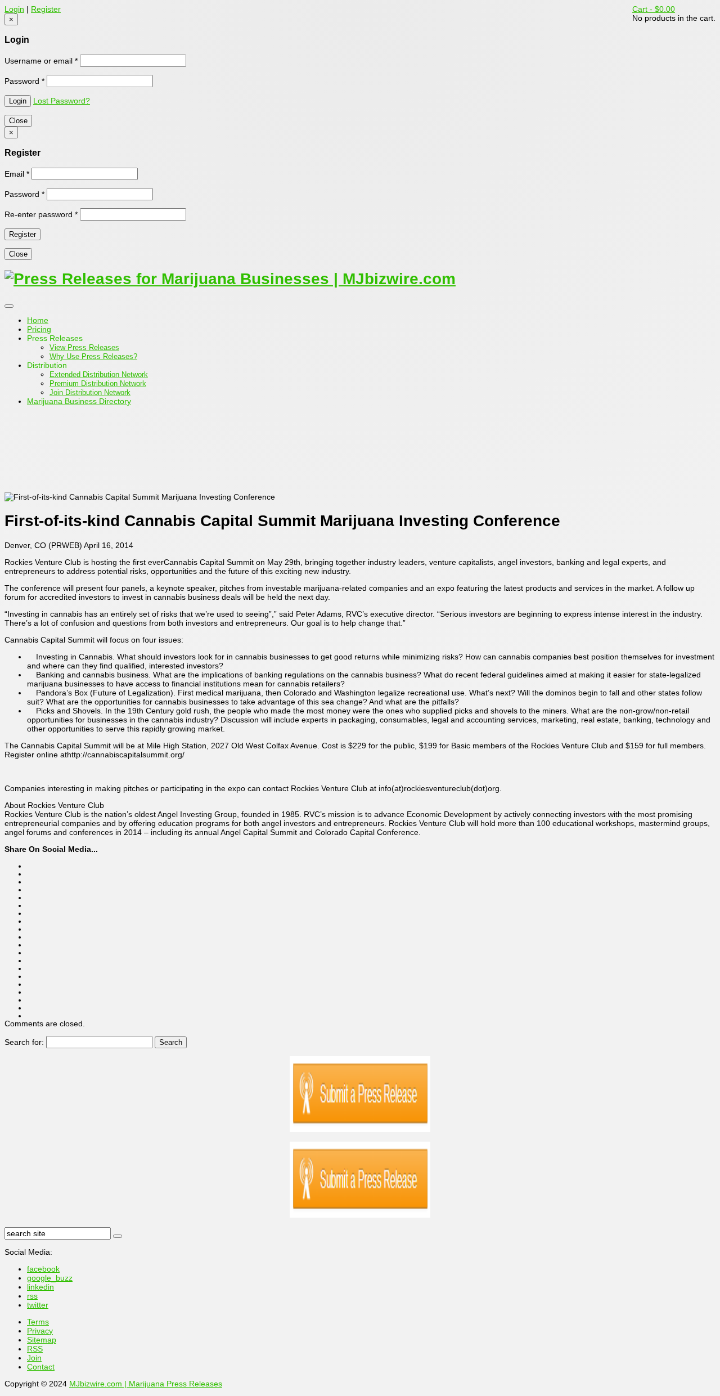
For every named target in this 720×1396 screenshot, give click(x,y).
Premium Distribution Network (98, 383)
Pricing (39, 329)
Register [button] (46, 9)
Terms (38, 1321)
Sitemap (41, 1339)
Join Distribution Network (90, 392)
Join (34, 1357)
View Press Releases (84, 347)
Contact (41, 1366)
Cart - (653, 9)
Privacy (40, 1330)
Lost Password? (61, 100)
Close (18, 120)
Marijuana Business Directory (79, 401)
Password (24, 81)
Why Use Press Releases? (93, 356)
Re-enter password (41, 214)
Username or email (41, 60)
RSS (35, 1348)
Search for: (24, 1042)
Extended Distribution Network (99, 374)
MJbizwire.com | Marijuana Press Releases (145, 1383)
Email (16, 173)
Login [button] (14, 9)
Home (37, 320)
